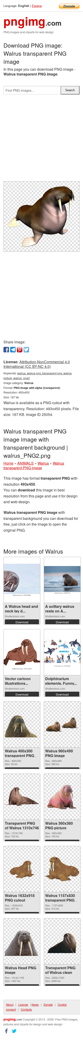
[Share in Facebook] (6, 349)
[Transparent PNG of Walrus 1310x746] (22, 796)
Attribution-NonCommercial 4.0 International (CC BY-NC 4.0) (36, 364)
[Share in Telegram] (13, 349)
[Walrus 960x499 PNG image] (62, 724)
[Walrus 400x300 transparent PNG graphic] (22, 724)
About (9, 1004)
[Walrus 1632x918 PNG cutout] (22, 869)
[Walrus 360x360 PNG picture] (62, 797)
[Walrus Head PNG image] (22, 941)
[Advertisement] (41, 139)
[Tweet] (26, 349)
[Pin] (19, 349)
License (23, 1004)
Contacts (26, 1009)
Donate (48, 1004)
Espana (37, 5)
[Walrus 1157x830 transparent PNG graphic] (62, 869)
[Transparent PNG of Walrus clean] (62, 941)
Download (21, 622)
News (35, 1004)
